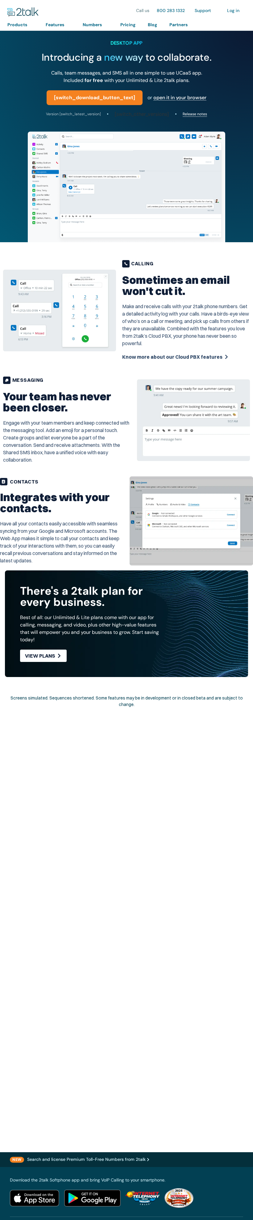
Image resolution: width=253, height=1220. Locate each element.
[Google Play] (92, 1198)
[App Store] (34, 1198)
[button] (20, 25)
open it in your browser (179, 97)
